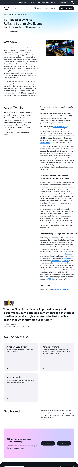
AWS (5, 14)
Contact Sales (44, 420)
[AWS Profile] (72, 2)
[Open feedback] (76, 233)
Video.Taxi (68, 254)
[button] (66, 8)
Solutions (11, 14)
